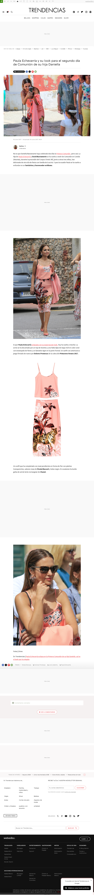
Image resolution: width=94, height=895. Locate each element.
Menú (3, 12)
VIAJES (43, 18)
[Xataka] (1, 1)
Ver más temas (10, 815)
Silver (21, 796)
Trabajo (36, 788)
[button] (22, 146)
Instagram (86, 12)
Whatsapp (77, 49)
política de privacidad (70, 792)
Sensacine (32, 848)
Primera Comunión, (63, 154)
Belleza (36, 796)
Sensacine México (32, 874)
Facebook (78, 12)
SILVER (66, 18)
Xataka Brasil (8, 876)
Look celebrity (53, 665)
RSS (74, 815)
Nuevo (7, 12)
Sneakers (7, 788)
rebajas (18, 49)
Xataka (6, 848)
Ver (48, 712)
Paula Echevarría (24, 156)
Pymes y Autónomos (82, 852)
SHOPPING (35, 18)
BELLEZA (27, 18)
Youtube (85, 49)
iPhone (70, 49)
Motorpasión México (58, 874)
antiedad (37, 806)
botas (6, 800)
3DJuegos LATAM (20, 874)
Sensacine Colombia (32, 879)
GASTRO (50, 18)
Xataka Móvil (8, 851)
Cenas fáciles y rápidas (58, 774)
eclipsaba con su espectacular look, (45, 345)
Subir (84, 839)
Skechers (36, 49)
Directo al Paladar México (46, 874)
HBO (47, 49)
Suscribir (80, 788)
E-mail (35, 72)
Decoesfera (70, 851)
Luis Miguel (54, 49)
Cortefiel (62, 49)
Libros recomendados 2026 (41, 774)
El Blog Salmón (84, 848)
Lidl (42, 49)
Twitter (30, 72)
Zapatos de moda (38, 801)
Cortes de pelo (24, 800)
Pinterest (73, 12)
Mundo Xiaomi (8, 862)
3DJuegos (20, 848)
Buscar (11, 12)
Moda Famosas (26, 665)
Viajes (6, 796)
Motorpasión (58, 848)
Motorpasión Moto (58, 852)
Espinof (31, 851)
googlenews (90, 12)
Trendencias (70, 848)
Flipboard (82, 12)
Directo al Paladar (45, 849)
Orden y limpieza (10, 806)
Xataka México (8, 873)
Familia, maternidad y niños (23, 790)
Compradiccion (71, 854)
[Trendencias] (47, 10)
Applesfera (7, 854)
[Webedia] (9, 838)
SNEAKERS (58, 18)
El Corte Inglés (27, 49)
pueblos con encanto (23, 807)
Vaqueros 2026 (26, 774)
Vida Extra (20, 851)
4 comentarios (20, 71)
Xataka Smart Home (8, 858)
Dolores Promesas (39, 665)
